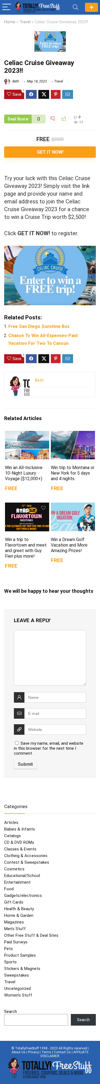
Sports (10, 961)
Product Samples (20, 955)
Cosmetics (14, 868)
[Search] (75, 7)
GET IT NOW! (50, 152)
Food (9, 888)
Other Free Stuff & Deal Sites (31, 935)
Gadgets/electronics (23, 895)
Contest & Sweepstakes (26, 862)
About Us (19, 1052)
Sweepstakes (16, 975)
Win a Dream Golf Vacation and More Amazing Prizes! (69, 545)
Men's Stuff (15, 928)
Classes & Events (20, 849)
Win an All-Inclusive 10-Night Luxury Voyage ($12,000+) (23, 473)
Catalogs (12, 835)
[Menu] (6, 7)
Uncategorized (17, 988)
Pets (8, 948)
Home (9, 22)
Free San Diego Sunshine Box (38, 326)
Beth (15, 81)
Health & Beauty (19, 908)
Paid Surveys (16, 942)
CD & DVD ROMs (19, 842)
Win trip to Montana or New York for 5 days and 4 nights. (72, 473)
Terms (46, 1052)
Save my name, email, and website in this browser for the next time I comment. (48, 748)
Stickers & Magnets (22, 968)
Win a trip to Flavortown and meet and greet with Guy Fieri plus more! (26, 548)
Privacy (33, 1052)
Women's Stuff (18, 995)
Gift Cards (13, 902)
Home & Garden (18, 915)
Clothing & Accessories (26, 855)
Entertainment (17, 882)
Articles (11, 822)
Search (10, 1011)
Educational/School (22, 875)
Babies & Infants (19, 829)
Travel (25, 22)
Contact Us (62, 1052)
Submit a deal (91, 7)
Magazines (14, 922)
